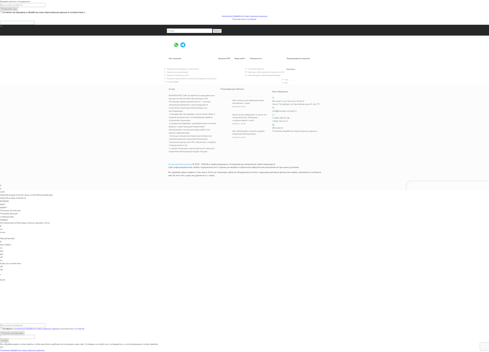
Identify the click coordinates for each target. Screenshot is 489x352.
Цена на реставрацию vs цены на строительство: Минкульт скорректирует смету (249, 117)
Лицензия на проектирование (177, 72)
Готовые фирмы (173, 82)
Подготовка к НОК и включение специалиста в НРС (266, 72)
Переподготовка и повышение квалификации (264, 75)
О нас (286, 80)
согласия (251, 19)
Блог (286, 83)
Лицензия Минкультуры (180, 164)
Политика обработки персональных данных (294, 131)
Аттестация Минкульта (256, 69)
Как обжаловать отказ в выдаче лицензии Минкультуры (248, 132)
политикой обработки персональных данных (244, 16)
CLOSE (4, 341)
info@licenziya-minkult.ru (284, 111)
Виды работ (240, 58)
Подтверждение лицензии (298, 58)
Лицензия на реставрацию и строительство (183, 69)
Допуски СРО (224, 58)
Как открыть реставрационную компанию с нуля (248, 101)
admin (243, 106)
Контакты (291, 69)
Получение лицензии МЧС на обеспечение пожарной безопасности (191, 79)
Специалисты (256, 58)
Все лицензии (175, 58)
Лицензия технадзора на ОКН (178, 75)
